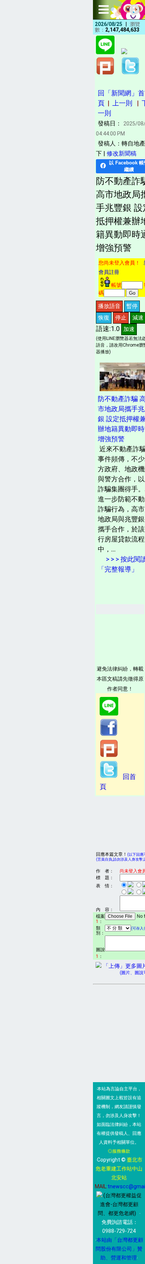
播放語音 (109, 306)
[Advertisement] (120, 637)
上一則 (122, 103)
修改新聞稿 (121, 153)
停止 (120, 317)
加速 (129, 329)
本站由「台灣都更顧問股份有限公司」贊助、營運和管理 (119, 1249)
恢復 (103, 317)
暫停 (132, 306)
